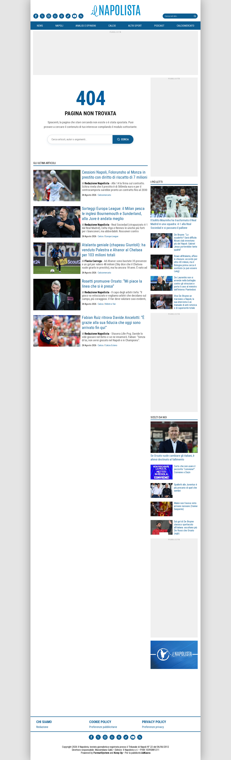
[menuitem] (39, 26)
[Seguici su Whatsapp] (55, 16)
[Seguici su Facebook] (35, 16)
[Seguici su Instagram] (48, 16)
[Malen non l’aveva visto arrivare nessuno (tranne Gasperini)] (162, 509)
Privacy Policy (154, 722)
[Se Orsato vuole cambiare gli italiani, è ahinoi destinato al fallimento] (174, 437)
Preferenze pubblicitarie (103, 727)
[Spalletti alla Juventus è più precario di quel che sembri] (162, 491)
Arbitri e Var (110, 304)
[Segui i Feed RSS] (80, 16)
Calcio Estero (111, 345)
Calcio (100, 236)
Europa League (111, 236)
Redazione (42, 727)
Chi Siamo (44, 722)
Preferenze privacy (153, 727)
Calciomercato (104, 195)
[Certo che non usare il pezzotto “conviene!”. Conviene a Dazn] (162, 472)
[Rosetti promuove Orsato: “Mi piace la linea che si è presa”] (56, 295)
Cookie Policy (100, 722)
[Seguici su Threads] (61, 16)
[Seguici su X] (42, 16)
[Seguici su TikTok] (68, 16)
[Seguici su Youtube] (74, 16)
